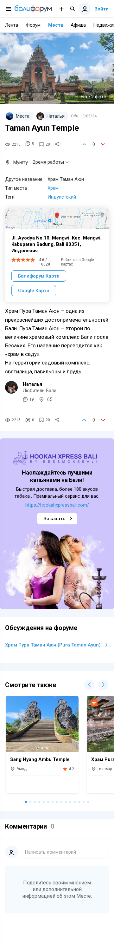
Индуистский (62, 197)
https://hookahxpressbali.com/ (57, 505)
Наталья (32, 384)
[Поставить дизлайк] (103, 144)
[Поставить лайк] (84, 144)
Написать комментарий (50, 852)
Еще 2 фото (93, 97)
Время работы (48, 162)
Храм (53, 188)
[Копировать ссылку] (57, 144)
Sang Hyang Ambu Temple (40, 759)
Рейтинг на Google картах (77, 262)
